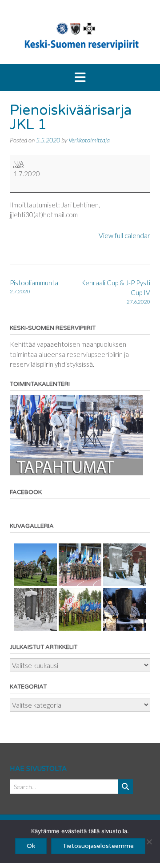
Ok (31, 846)
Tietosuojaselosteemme (98, 846)
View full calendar (124, 235)
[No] (148, 841)
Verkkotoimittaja (89, 140)
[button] (80, 78)
